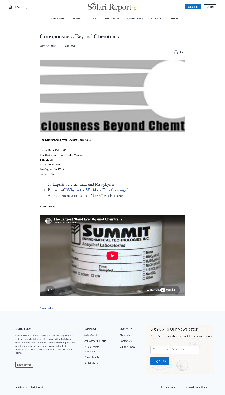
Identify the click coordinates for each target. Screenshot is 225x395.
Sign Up (160, 361)
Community (135, 18)
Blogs (93, 18)
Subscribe (193, 7)
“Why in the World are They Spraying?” (96, 190)
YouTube (47, 309)
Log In (210, 7)
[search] (11, 7)
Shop (174, 18)
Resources (112, 18)
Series (77, 18)
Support (156, 18)
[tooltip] (176, 52)
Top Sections (55, 18)
